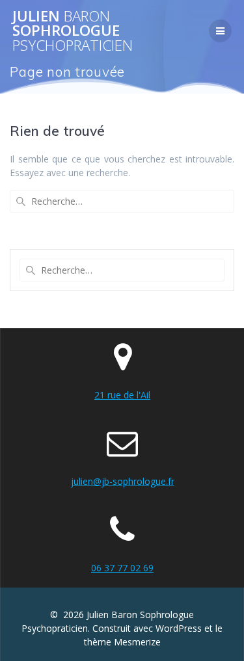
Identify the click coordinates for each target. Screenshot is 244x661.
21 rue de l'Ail (122, 395)
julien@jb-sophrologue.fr (122, 481)
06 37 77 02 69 (122, 568)
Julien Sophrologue (72, 31)
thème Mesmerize (122, 642)
